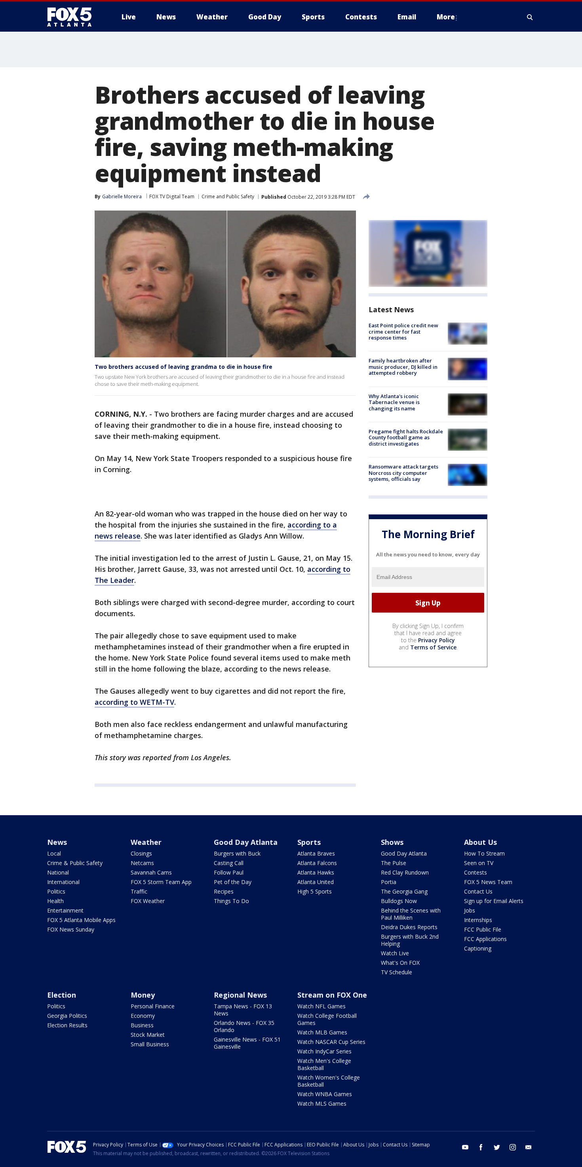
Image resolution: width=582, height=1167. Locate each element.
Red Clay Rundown (405, 872)
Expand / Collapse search (530, 17)
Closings (141, 853)
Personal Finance (153, 1006)
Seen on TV (478, 863)
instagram (512, 1147)
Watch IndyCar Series (324, 1051)
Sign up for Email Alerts (493, 901)
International (63, 882)
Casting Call (228, 863)
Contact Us (478, 891)
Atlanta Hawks (315, 872)
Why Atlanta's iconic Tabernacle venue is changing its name (394, 402)
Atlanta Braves (316, 853)
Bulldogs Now (399, 901)
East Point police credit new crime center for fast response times (403, 331)
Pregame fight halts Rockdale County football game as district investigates (406, 437)
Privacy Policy (436, 640)
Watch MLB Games (322, 1032)
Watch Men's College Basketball (324, 1064)
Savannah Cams (151, 872)
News (57, 842)
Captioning (477, 948)
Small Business (150, 1044)
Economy (143, 1015)
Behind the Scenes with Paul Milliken (411, 914)
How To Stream (484, 853)
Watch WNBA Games (324, 1094)
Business (142, 1025)
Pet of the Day (232, 882)
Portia (388, 882)
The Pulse (393, 863)
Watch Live (395, 953)
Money (143, 995)
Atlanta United (315, 882)
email (528, 1147)
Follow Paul (228, 872)
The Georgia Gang (404, 891)
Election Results (67, 1025)
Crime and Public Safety (228, 196)
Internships (478, 920)
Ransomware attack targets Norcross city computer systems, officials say (403, 472)
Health (55, 901)
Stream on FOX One (332, 995)
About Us (480, 842)
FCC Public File (482, 929)
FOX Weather (148, 901)
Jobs (469, 910)
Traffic (139, 891)
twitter (497, 1147)
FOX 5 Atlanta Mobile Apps (81, 920)
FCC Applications (485, 939)
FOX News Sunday (70, 929)
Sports (309, 842)
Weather (146, 842)
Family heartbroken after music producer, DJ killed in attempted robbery (403, 366)
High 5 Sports (314, 891)
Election (61, 995)
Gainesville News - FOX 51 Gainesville (247, 1043)
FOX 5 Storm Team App (161, 882)
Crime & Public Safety (75, 863)
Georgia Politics (67, 1015)
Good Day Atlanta (246, 842)
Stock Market (148, 1034)
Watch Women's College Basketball (328, 1081)
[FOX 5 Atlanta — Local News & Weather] (73, 17)
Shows (392, 842)
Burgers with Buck (237, 853)
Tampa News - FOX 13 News (243, 1009)
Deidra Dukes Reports (409, 927)
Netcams (142, 863)
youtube (465, 1147)
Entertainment (65, 910)
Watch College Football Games (327, 1019)
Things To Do (231, 901)
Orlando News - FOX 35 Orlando (244, 1026)
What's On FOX (400, 962)
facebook (481, 1147)
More (446, 16)
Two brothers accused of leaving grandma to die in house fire (183, 366)
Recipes (224, 891)
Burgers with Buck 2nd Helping (410, 940)
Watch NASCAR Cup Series (331, 1042)
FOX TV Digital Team (171, 196)
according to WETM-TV (134, 702)
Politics (56, 891)
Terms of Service (433, 647)
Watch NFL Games (321, 1006)
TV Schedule (396, 972)
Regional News (240, 995)
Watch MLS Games (321, 1103)
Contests (475, 872)
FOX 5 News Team (488, 882)
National (58, 872)
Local (54, 853)
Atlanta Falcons (317, 863)
